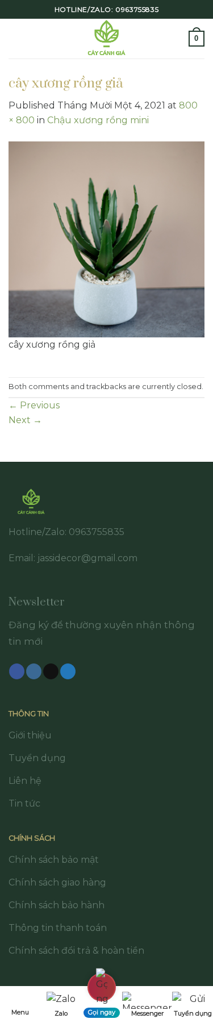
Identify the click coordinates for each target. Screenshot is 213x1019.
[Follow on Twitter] (68, 671)
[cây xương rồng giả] (106, 238)
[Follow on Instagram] (33, 671)
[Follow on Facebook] (16, 671)
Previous (34, 405)
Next (25, 420)
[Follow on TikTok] (51, 671)
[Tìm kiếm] (176, 38)
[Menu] (15, 38)
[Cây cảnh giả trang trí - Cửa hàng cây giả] (106, 39)
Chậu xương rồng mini (98, 120)
